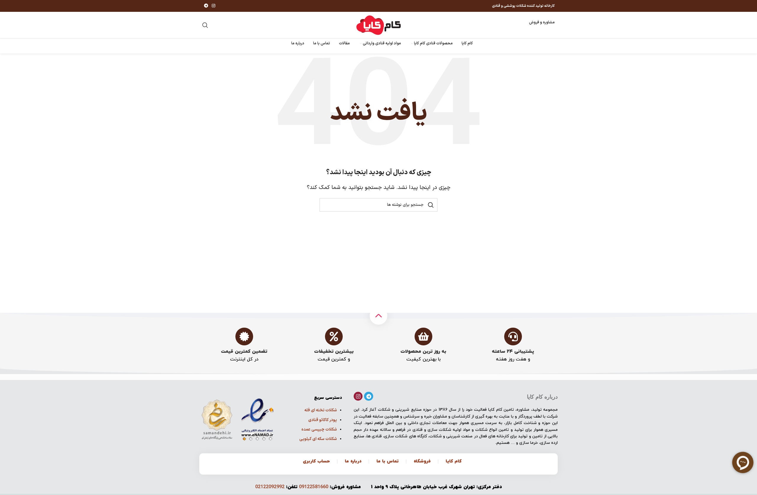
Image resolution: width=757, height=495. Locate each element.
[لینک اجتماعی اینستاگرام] (213, 6)
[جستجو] (205, 25)
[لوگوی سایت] (378, 25)
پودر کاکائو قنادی (322, 420)
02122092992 (269, 487)
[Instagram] (358, 396)
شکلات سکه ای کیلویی (318, 439)
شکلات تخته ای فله (320, 410)
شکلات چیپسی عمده (319, 429)
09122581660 (313, 487)
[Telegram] (368, 396)
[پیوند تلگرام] (206, 6)
